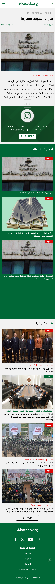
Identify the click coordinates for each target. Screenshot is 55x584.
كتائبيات (48, 376)
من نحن (27, 553)
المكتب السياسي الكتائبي (44, 411)
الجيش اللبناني (29, 459)
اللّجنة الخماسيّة (30, 365)
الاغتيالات (24, 505)
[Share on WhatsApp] (50, 25)
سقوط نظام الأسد (26, 411)
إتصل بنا (27, 559)
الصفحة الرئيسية (27, 548)
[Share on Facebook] (45, 25)
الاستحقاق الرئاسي (11, 411)
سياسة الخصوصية (27, 570)
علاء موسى (49, 365)
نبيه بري (40, 365)
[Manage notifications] (50, 560)
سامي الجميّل (48, 505)
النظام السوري (40, 459)
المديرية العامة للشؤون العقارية (42, 75)
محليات (48, 158)
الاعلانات (27, 564)
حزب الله (50, 459)
